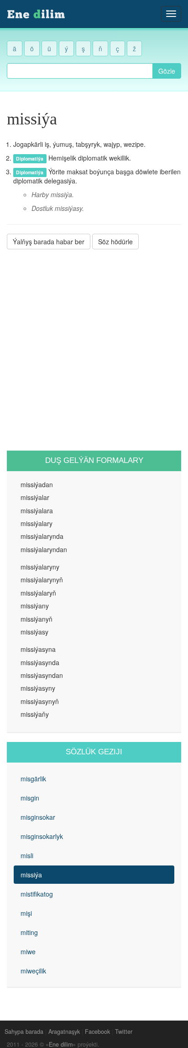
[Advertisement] (94, 350)
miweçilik (33, 970)
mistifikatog (37, 893)
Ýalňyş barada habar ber (48, 241)
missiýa (31, 874)
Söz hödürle (115, 241)
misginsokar (38, 817)
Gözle (166, 70)
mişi (26, 913)
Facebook (97, 1031)
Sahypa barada (24, 1031)
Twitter (123, 1031)
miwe (28, 951)
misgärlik (33, 778)
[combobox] (80, 71)
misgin (30, 797)
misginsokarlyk (42, 836)
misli (27, 855)
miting (29, 932)
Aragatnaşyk (64, 1031)
